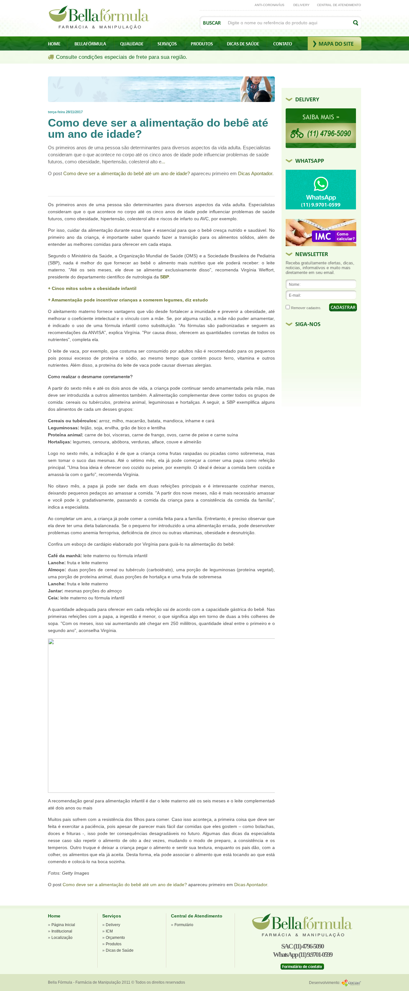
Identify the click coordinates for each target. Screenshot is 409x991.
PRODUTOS (202, 43)
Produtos (113, 944)
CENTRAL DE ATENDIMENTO (339, 5)
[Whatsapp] (321, 208)
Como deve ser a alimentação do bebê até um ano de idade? (126, 173)
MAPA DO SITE (336, 44)
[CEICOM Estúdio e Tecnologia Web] (351, 982)
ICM (109, 931)
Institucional (61, 931)
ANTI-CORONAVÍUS (269, 5)
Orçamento (115, 937)
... (163, 161)
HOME (54, 43)
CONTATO (282, 43)
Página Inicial (63, 925)
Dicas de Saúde (120, 950)
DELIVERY (301, 5)
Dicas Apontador (255, 173)
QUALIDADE (131, 43)
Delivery (113, 925)
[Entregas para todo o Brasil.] (321, 146)
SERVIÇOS (167, 43)
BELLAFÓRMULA (90, 43)
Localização (62, 937)
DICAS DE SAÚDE (243, 43)
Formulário (183, 925)
